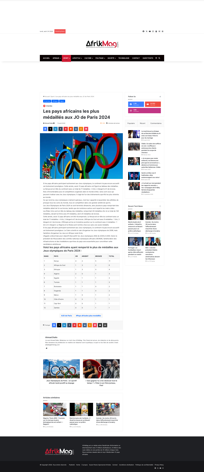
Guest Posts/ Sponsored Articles (100, 465)
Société (111, 58)
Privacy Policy (159, 465)
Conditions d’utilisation (126, 465)
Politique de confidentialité (144, 465)
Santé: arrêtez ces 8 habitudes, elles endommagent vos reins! (150, 175)
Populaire (131, 123)
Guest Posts (148, 58)
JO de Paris (67, 316)
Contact (136, 58)
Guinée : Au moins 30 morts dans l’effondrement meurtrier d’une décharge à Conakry (107, 420)
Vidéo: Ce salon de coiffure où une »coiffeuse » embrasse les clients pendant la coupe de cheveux (151, 148)
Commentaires (156, 123)
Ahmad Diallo (49, 123)
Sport (65, 58)
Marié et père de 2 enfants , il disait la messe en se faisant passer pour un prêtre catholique (135, 226)
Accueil (46, 58)
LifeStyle (76, 58)
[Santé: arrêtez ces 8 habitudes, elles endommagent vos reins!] (134, 176)
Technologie (123, 58)
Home (78, 465)
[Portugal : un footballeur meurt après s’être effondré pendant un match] (136, 241)
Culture (87, 58)
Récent (142, 123)
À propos (85, 465)
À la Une (47, 101)
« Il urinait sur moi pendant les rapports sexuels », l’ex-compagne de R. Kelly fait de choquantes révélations (151, 187)
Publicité (72, 465)
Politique (99, 58)
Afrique (56, 58)
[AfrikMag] (102, 44)
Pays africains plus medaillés (89, 316)
